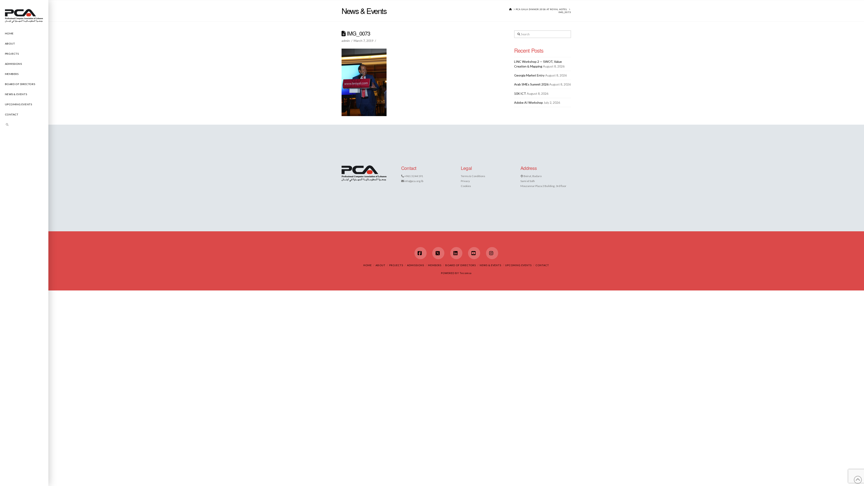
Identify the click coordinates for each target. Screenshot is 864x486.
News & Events (490, 265)
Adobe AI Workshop (528, 102)
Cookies (466, 186)
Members (434, 265)
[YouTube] (474, 253)
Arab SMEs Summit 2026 (531, 84)
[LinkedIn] (456, 253)
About (380, 265)
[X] (438, 253)
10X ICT (520, 93)
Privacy (465, 181)
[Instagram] (492, 253)
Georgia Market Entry (529, 75)
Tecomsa (466, 273)
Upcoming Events (518, 265)
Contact (542, 265)
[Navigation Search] (24, 125)
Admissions (415, 265)
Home (367, 265)
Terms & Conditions (473, 176)
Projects (396, 265)
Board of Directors (460, 265)
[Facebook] (420, 253)
